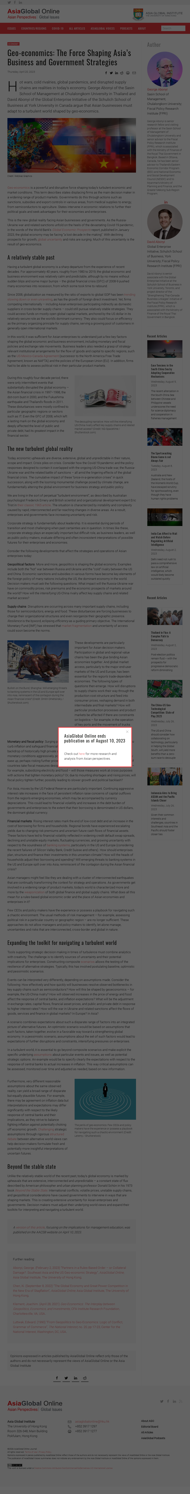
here (82, 754)
